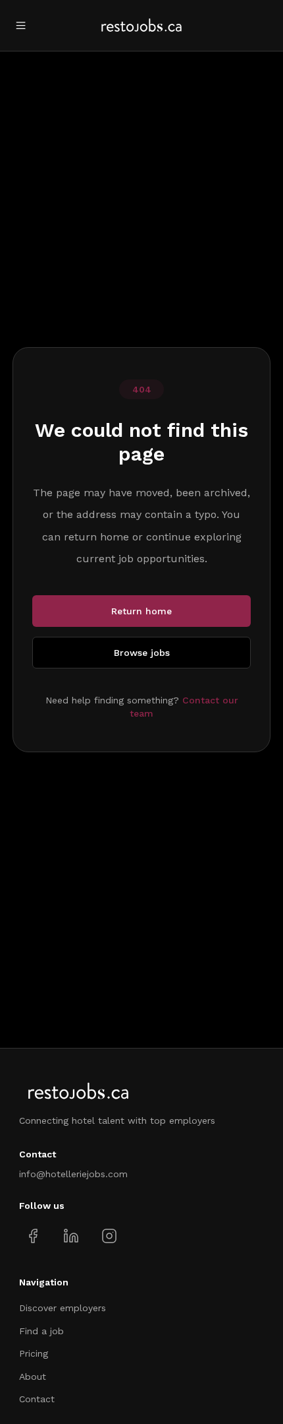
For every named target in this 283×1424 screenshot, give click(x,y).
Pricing (33, 1353)
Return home (141, 611)
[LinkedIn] (71, 1236)
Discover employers (62, 1308)
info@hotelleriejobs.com (73, 1174)
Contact (37, 1399)
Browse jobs (142, 652)
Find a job (41, 1331)
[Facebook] (33, 1236)
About (32, 1376)
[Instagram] (109, 1236)
